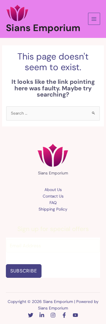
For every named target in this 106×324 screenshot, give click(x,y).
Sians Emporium (43, 28)
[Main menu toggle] (94, 19)
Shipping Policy (53, 209)
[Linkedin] (41, 315)
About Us (53, 189)
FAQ (53, 202)
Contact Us (53, 196)
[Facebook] (64, 315)
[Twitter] (30, 315)
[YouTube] (75, 315)
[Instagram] (53, 315)
